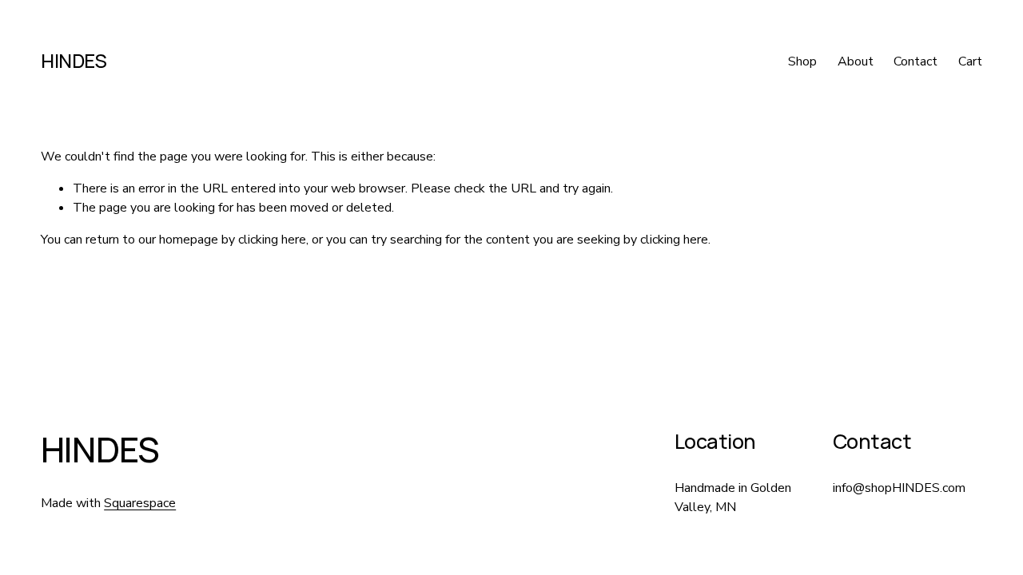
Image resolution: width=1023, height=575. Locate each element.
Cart (970, 61)
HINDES (73, 60)
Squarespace (140, 503)
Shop (802, 61)
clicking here (272, 239)
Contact (915, 61)
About (856, 61)
